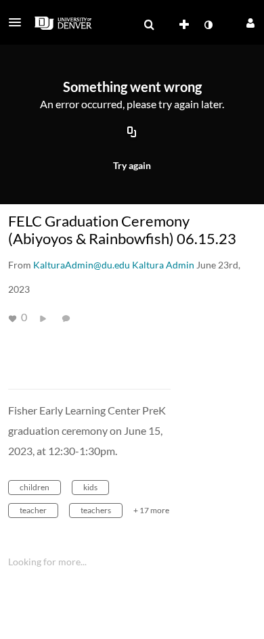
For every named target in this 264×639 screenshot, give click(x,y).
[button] (19, 22)
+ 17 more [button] (151, 510)
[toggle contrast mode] (208, 25)
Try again (132, 165)
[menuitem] (149, 25)
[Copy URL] (132, 133)
